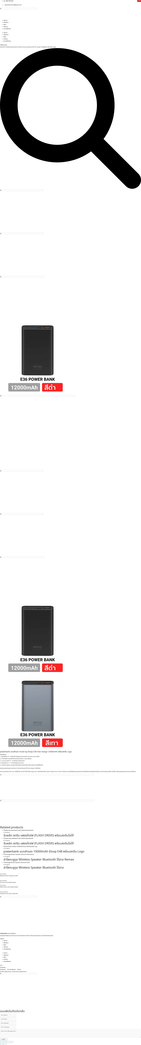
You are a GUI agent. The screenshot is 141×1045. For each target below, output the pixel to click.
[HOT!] (18, 830)
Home (2, 47)
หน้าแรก (5, 20)
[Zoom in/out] (1, 1042)
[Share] (8, 1042)
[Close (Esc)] (11, 1042)
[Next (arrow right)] (4, 1044)
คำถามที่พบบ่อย (7, 29)
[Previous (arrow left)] (1, 1044)
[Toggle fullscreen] (4, 1042)
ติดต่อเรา (6, 27)
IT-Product (7, 47)
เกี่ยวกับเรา (6, 22)
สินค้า (5, 24)
